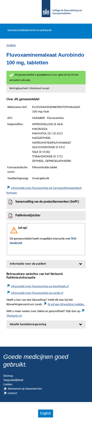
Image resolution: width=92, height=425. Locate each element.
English (45, 413)
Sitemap (8, 376)
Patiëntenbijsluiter (27, 215)
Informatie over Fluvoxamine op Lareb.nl (37, 293)
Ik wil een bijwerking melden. (66, 304)
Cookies (7, 384)
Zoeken (11, 45)
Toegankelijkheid (13, 380)
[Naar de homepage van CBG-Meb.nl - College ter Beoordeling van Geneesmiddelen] (46, 10)
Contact (12, 393)
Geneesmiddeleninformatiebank (29, 30)
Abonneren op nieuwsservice (25, 388)
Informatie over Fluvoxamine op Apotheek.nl (40, 286)
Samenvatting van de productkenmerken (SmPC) (47, 201)
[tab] (46, 264)
